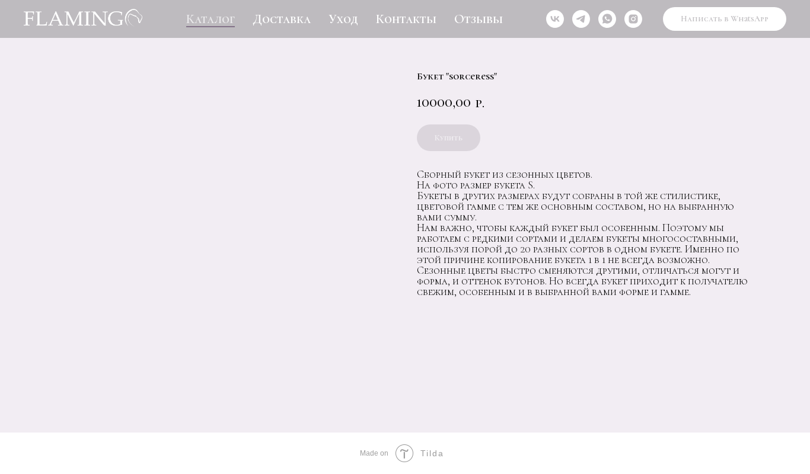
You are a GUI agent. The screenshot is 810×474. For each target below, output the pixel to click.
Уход (343, 19)
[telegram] (581, 19)
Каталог (210, 19)
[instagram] (633, 19)
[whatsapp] (607, 19)
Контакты (406, 19)
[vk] (555, 19)
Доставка (282, 19)
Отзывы (478, 19)
